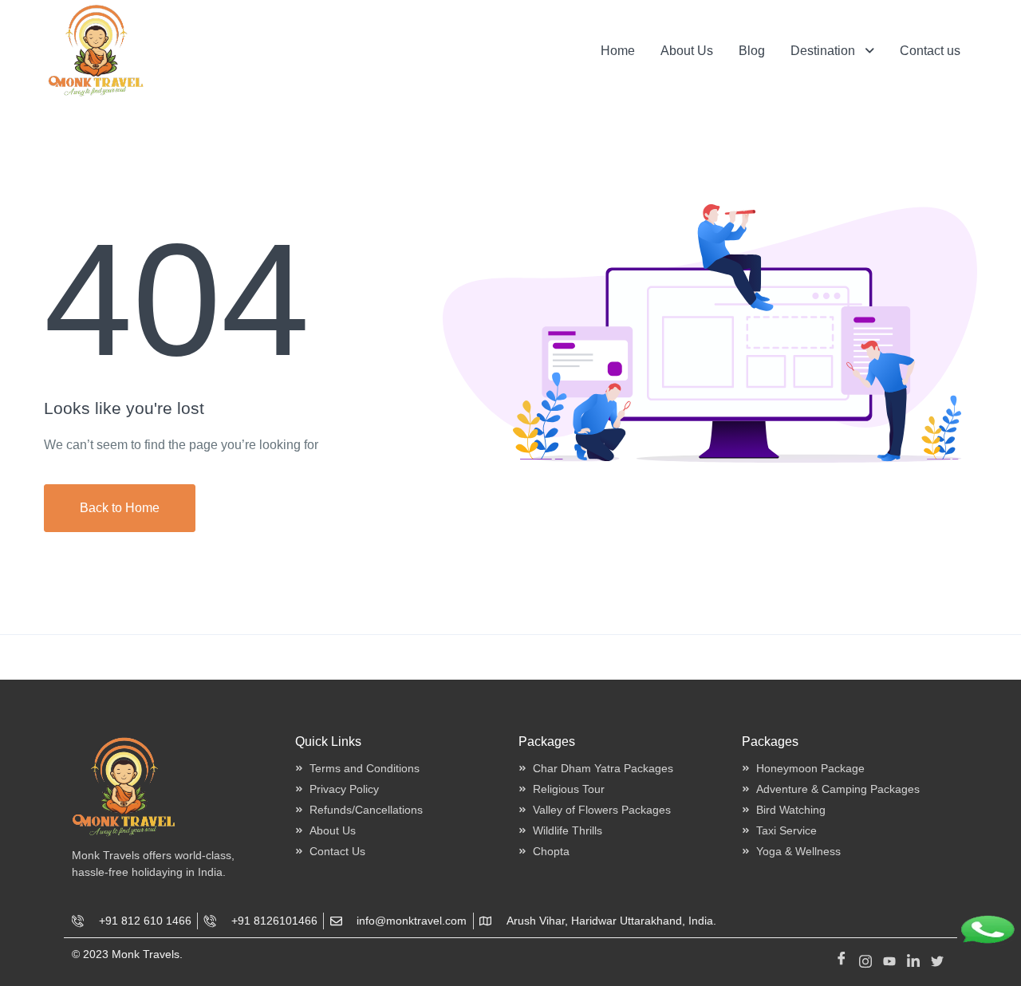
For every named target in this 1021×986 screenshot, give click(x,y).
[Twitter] (937, 958)
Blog (752, 50)
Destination (822, 50)
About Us (686, 50)
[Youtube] (889, 958)
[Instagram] (865, 958)
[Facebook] (842, 958)
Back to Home (120, 508)
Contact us (930, 50)
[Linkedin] (913, 958)
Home (618, 50)
